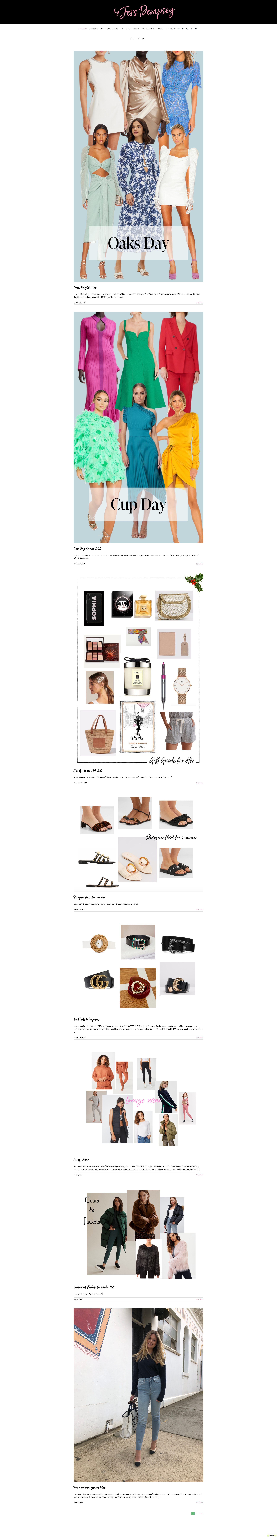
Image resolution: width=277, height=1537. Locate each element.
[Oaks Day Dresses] (138, 166)
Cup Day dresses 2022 (87, 549)
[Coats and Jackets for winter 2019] (138, 1233)
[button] (143, 39)
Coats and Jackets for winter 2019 (94, 1287)
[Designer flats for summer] (138, 842)
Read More (199, 302)
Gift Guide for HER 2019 (88, 771)
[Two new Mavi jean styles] (138, 1395)
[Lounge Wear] (138, 1100)
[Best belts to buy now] (138, 966)
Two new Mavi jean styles (89, 1488)
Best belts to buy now (86, 1019)
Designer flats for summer (89, 897)
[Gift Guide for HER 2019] (138, 669)
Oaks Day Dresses (85, 287)
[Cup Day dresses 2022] (138, 427)
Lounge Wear (81, 1160)
